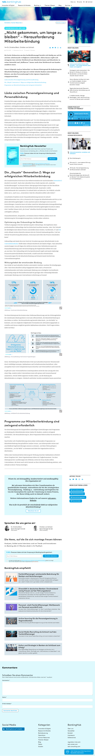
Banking (36, 5)
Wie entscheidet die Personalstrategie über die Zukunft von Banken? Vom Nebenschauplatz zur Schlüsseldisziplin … (80, 176)
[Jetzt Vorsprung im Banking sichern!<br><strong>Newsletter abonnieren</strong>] (67, 752)
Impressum (71, 735)
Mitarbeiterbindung (77, 493)
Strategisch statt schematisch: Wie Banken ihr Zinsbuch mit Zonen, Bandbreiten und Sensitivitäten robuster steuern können (80, 73)
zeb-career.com (73, 744)
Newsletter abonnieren (51, 556)
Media (40, 744)
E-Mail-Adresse (7, 703)
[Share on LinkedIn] (50, 48)
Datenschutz (72, 737)
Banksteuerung (43, 733)
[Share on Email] (53, 48)
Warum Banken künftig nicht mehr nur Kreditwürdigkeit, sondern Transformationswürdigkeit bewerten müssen (79, 82)
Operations (41, 735)
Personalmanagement (78, 497)
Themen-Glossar (50, 5)
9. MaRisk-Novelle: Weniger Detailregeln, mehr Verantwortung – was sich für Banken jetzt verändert (80, 97)
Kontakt (70, 733)
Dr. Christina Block (13, 47)
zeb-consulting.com (74, 746)
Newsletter (71, 731)
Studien (40, 746)
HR (60, 230)
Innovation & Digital (8, 5)
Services (67, 5)
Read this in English (60, 22)
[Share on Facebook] (55, 48)
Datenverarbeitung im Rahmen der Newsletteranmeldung (36, 164)
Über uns (70, 728)
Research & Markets (24, 5)
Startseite (7, 22)
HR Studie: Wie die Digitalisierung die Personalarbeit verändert (79, 168)
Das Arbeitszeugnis (75, 158)
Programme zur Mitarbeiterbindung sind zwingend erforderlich (23, 85)
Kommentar (6, 680)
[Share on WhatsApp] (58, 48)
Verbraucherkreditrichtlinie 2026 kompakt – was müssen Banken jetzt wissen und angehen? (80, 65)
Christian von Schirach (27, 47)
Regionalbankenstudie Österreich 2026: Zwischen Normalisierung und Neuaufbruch (80, 90)
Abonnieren (52, 158)
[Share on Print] (60, 48)
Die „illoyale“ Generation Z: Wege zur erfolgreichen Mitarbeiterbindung (25, 82)
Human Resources (16, 22)
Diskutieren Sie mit (33, 511)
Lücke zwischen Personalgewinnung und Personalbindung (21, 80)
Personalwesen (76, 501)
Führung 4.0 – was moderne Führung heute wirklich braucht (80, 163)
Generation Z (58, 180)
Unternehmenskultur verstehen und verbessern (80, 152)
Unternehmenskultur (11, 244)
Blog (60, 5)
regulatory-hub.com (74, 742)
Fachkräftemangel (77, 490)
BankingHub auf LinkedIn (14, 729)
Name (4, 697)
